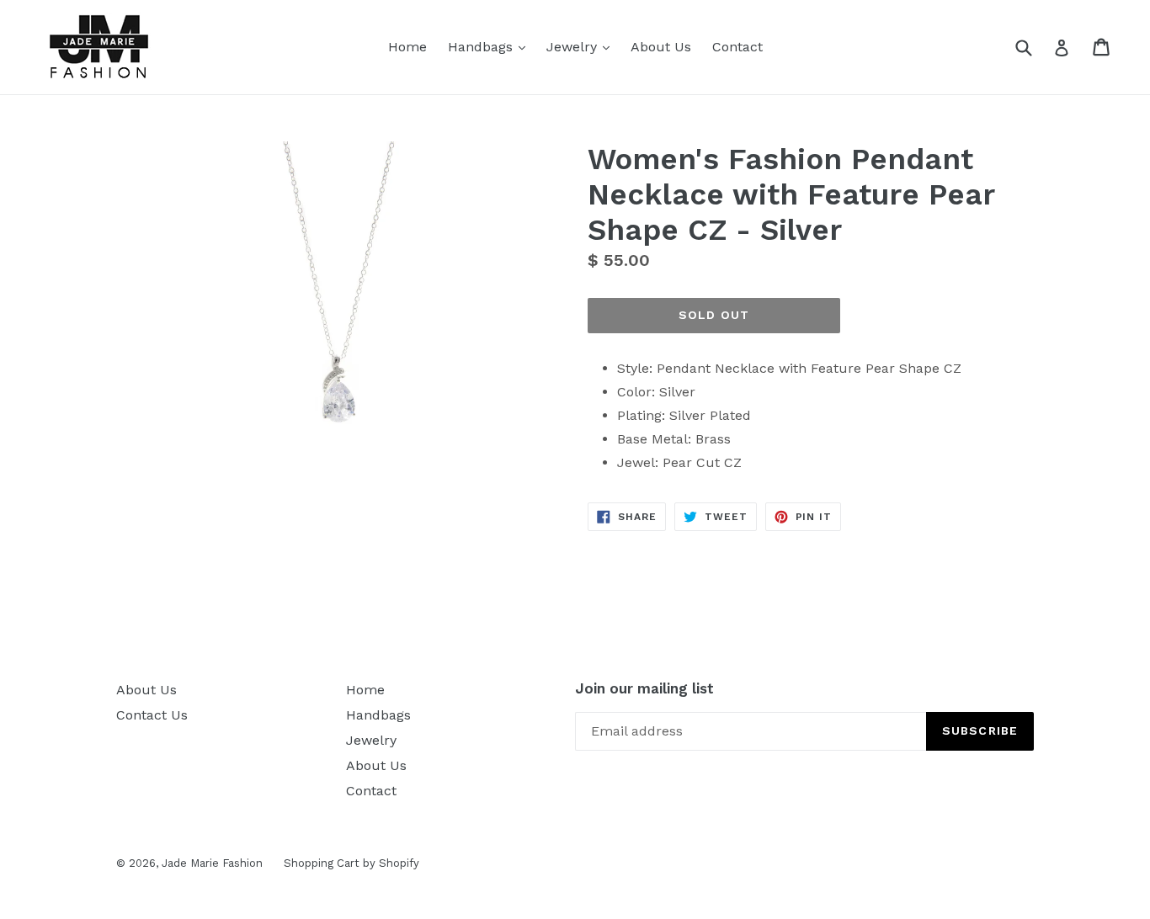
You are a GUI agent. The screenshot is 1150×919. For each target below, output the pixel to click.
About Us (661, 47)
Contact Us (152, 715)
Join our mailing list (644, 688)
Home (407, 47)
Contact (737, 47)
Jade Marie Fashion (212, 863)
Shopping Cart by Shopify (351, 863)
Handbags (491, 46)
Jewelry (582, 46)
